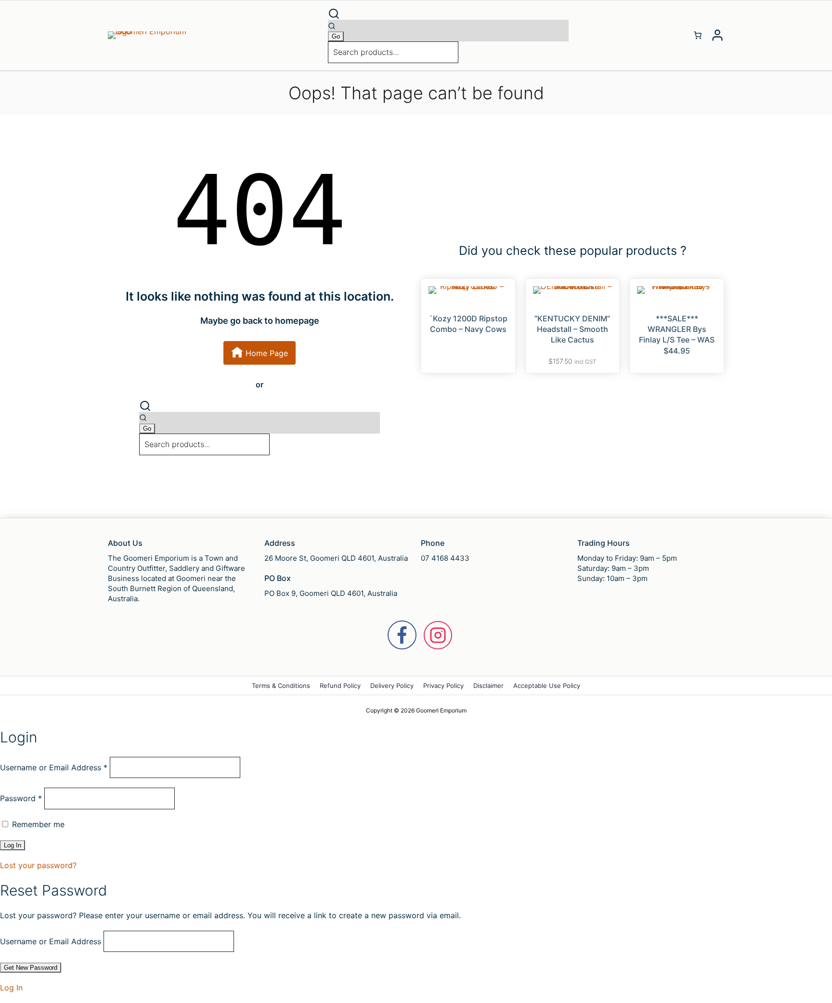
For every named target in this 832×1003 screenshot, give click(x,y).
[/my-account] (717, 35)
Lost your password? (38, 865)
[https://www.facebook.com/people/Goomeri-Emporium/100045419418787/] (402, 635)
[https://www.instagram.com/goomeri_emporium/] (438, 635)
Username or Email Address (53, 767)
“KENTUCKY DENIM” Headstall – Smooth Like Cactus (572, 329)
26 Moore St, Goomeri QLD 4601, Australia (336, 558)
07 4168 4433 (445, 558)
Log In (11, 987)
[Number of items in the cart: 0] (697, 35)
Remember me (37, 824)
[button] (448, 14)
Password (21, 798)
